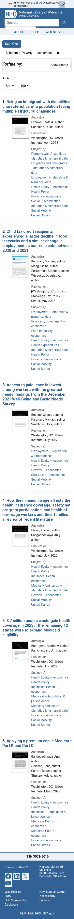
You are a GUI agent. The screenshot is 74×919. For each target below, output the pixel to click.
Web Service (55, 32)
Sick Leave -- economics (48, 475)
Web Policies (13, 892)
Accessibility (47, 896)
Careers (44, 900)
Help (35, 32)
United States (40, 215)
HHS (38, 913)
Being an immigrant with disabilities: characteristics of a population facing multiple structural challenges (36, 106)
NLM (23, 913)
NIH (30, 913)
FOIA (8, 896)
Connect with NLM (16, 867)
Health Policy (40, 192)
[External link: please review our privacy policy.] (8, 876)
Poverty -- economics (46, 196)
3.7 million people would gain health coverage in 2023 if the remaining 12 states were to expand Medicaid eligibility (36, 627)
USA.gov (48, 913)
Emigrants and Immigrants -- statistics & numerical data (50, 168)
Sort (8, 86)
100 (26, 86)
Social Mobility (41, 210)
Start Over (12, 44)
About (19, 32)
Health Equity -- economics (49, 187)
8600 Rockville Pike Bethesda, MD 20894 (52, 874)
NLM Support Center (52, 892)
